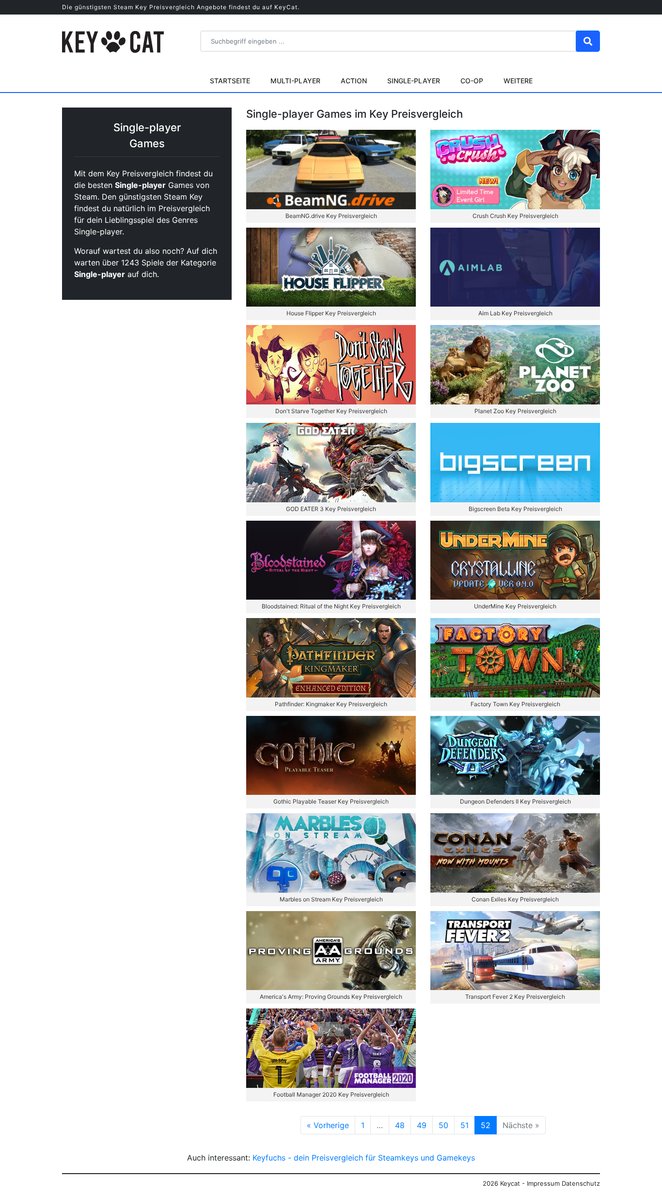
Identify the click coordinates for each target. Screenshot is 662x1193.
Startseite (230, 81)
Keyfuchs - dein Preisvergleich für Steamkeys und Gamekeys (363, 1157)
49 (421, 1125)
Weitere (518, 81)
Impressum (543, 1183)
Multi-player (295, 81)
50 (443, 1125)
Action (354, 81)
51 (464, 1125)
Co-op (471, 81)
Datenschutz (581, 1183)
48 (400, 1125)
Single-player (413, 81)
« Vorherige (328, 1125)
